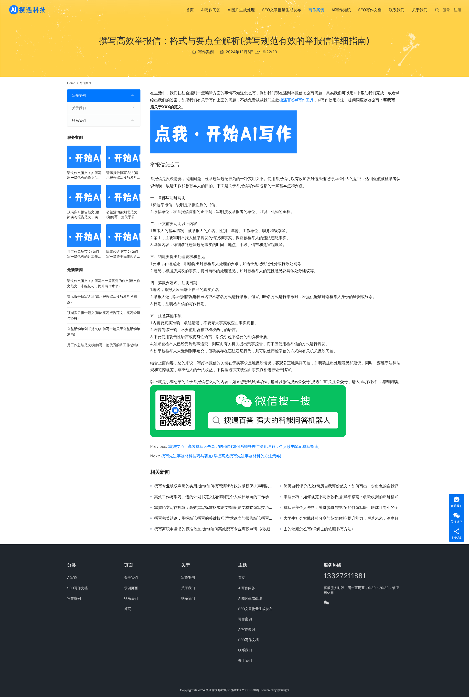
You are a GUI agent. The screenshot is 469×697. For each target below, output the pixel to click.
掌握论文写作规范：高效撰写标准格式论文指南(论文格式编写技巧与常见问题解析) (213, 507)
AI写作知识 (341, 9)
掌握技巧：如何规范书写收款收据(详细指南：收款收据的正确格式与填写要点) (343, 496)
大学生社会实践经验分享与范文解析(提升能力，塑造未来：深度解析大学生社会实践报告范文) (343, 518)
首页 (190, 9)
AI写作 (72, 577)
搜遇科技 (283, 690)
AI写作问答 (210, 9)
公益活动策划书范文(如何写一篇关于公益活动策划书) (122, 214)
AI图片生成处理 (241, 9)
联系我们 (397, 9)
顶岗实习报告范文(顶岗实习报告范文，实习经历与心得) (84, 214)
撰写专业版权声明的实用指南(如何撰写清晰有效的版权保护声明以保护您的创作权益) (213, 486)
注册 (457, 10)
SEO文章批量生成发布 (281, 9)
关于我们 (419, 9)
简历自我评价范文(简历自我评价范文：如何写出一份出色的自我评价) (343, 486)
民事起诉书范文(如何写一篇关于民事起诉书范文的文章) (123, 254)
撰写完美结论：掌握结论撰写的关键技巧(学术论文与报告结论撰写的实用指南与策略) (213, 518)
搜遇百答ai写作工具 (296, 99)
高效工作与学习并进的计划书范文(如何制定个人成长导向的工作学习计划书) (213, 496)
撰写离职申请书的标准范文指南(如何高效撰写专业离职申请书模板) (212, 529)
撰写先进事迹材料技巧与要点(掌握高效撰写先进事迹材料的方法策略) (221, 455)
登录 (446, 10)
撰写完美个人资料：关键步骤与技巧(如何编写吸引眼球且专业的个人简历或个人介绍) (343, 507)
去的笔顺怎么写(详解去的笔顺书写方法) (318, 529)
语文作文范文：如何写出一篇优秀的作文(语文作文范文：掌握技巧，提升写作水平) (84, 175)
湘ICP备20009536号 (245, 690)
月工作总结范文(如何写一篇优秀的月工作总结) (84, 254)
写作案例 (316, 9)
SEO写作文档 (370, 9)
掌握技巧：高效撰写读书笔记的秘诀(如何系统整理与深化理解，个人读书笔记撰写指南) (244, 446)
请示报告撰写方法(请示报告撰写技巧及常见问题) (123, 175)
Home (71, 83)
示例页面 (131, 588)
